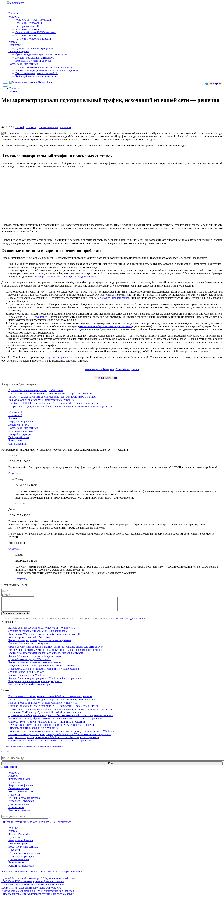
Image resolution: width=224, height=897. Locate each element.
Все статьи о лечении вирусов (33, 60)
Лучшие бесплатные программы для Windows (35, 390)
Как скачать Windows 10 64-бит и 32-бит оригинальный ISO (44, 634)
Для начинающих (18, 804)
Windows (13, 16)
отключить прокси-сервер (114, 297)
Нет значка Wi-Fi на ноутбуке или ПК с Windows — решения (44, 712)
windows (31, 127)
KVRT (27, 316)
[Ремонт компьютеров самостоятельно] (23, 4)
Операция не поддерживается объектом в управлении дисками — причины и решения (60, 406)
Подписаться (9, 766)
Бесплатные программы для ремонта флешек (35, 662)
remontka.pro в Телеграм (99, 369)
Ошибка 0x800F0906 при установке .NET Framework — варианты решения (53, 402)
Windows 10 (15, 415)
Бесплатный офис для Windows (27, 674)
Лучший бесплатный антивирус (34, 57)
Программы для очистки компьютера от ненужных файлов (43, 668)
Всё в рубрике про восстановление (36, 76)
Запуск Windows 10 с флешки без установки (34, 656)
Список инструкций (13, 821)
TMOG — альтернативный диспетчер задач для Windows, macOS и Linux (52, 396)
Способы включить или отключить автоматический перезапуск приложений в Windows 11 (62, 731)
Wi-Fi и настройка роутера (24, 797)
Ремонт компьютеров (21, 810)
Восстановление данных (23, 63)
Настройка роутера (19, 434)
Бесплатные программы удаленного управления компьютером (45, 652)
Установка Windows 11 (28, 22)
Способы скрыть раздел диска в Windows (33, 727)
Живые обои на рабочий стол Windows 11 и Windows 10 (41, 627)
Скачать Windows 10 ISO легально (35, 32)
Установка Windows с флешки (33, 38)
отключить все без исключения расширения (105, 326)
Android (13, 41)
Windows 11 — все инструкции (33, 19)
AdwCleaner (40, 316)
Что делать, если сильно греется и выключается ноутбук (41, 665)
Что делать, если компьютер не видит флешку (35, 681)
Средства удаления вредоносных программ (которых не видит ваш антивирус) (55, 646)
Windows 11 (15, 412)
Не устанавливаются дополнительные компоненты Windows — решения (51, 724)
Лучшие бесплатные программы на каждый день (37, 630)
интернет (65, 127)
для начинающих (48, 127)
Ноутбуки (14, 794)
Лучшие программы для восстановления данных (44, 67)
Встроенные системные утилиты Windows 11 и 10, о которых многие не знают (55, 649)
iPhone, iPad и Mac (19, 778)
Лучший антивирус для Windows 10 (29, 659)
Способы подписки (127, 369)
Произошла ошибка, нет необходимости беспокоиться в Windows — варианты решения (60, 715)
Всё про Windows (18, 437)
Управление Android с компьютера (29, 684)
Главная (13, 13)
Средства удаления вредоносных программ (41, 54)
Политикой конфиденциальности (128, 618)
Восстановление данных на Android (36, 73)
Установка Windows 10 (28, 29)
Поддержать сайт (106, 377)
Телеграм (215, 83)
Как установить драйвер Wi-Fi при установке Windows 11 (42, 399)
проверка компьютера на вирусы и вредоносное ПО (66, 276)
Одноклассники (17, 443)
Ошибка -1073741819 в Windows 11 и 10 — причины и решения (46, 721)
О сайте (5, 751)
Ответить (14, 473)
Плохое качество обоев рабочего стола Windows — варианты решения (50, 393)
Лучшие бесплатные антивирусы (28, 643)
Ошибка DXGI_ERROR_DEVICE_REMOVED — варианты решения (49, 740)
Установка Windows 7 (28, 35)
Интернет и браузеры (21, 800)
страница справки (57, 357)
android (19, 127)
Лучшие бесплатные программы (34, 48)
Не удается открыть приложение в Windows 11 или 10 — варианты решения (53, 737)
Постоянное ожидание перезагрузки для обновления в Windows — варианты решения (59, 734)
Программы (15, 44)
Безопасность (16, 807)
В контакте (15, 440)
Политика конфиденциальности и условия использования (32, 746)
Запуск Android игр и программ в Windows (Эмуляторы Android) (46, 678)
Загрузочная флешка (20, 421)
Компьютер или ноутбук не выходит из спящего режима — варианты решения (55, 718)
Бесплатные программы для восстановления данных (46, 70)
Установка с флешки (20, 430)
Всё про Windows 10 (27, 26)
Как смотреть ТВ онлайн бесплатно (29, 637)
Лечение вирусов (18, 51)
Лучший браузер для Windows (26, 671)
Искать (112, 763)
